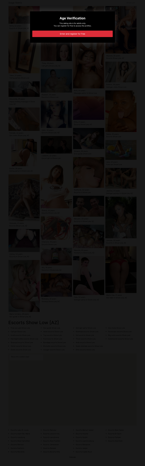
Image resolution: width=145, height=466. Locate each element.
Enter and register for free (72, 34)
